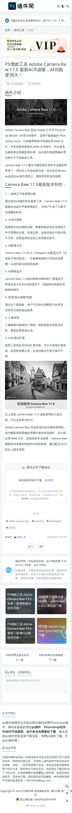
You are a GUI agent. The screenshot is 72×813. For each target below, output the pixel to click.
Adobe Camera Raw (18, 521)
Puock (43, 805)
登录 (49, 480)
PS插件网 (55, 561)
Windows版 (55, 521)
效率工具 (19, 30)
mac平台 (39, 521)
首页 (7, 30)
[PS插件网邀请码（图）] (36, 45)
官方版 (11, 527)
